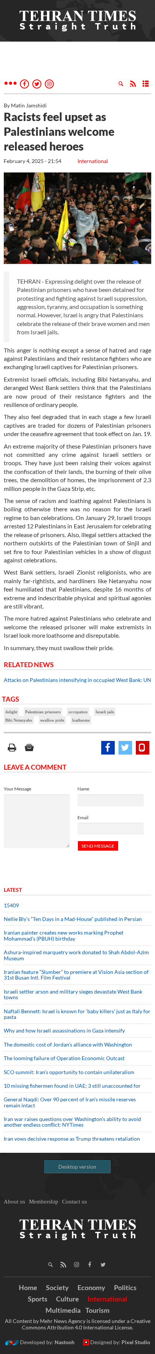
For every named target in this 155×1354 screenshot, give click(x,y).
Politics (125, 1287)
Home (28, 1287)
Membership (43, 1202)
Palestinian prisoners (43, 712)
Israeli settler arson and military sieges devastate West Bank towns (73, 994)
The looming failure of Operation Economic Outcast (64, 1058)
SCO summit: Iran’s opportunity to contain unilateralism (69, 1072)
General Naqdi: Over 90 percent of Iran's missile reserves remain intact (70, 1102)
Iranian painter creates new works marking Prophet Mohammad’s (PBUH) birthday (63, 935)
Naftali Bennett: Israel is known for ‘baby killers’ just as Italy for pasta (77, 1014)
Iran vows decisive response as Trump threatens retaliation (72, 1138)
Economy (91, 1287)
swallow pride (52, 720)
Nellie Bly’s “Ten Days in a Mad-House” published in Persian (73, 919)
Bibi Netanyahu (18, 720)
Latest (13, 890)
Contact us (74, 1202)
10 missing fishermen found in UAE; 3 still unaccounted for (72, 1085)
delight (11, 712)
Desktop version (77, 1166)
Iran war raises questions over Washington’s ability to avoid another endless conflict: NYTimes (72, 1122)
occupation (78, 712)
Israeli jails (105, 712)
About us (14, 1202)
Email (83, 817)
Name (83, 789)
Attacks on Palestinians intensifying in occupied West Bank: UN (77, 680)
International (93, 161)
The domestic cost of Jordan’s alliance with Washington (68, 1044)
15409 (11, 905)
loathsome (81, 720)
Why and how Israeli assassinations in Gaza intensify (64, 1030)
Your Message (17, 789)
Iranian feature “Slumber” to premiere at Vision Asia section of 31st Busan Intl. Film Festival (76, 975)
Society (57, 1287)
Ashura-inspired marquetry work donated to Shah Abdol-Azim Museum (76, 955)
